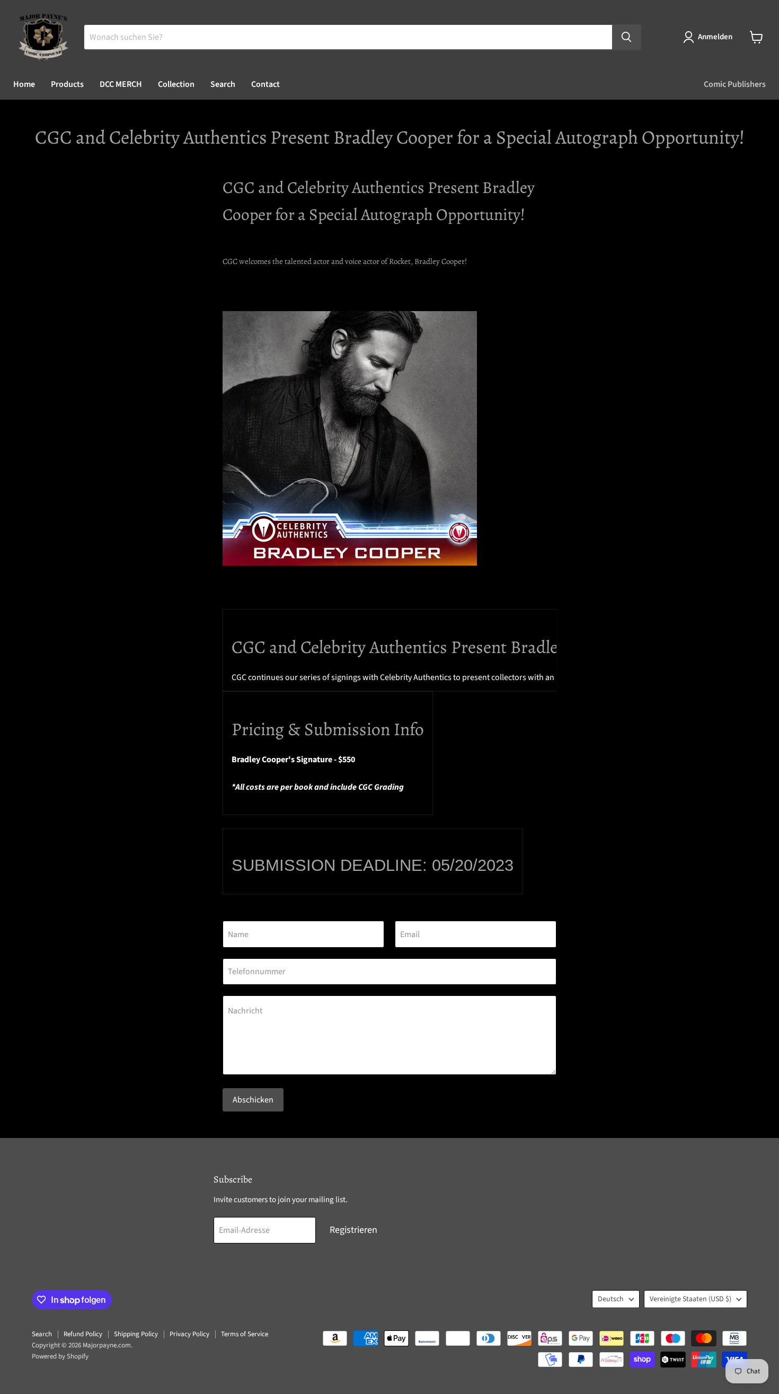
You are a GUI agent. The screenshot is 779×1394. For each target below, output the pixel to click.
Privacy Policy (189, 1334)
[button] (710, 37)
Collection (176, 84)
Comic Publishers (735, 84)
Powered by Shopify (60, 1356)
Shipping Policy (136, 1334)
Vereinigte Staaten (690, 1299)
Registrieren (353, 1230)
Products (67, 84)
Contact (265, 84)
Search (222, 84)
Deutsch (611, 1299)
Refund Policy (83, 1334)
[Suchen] (626, 37)
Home (24, 84)
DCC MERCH (121, 84)
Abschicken (253, 1100)
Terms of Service (244, 1334)
